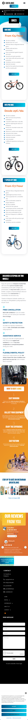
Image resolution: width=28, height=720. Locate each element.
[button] (26, 693)
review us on (11, 536)
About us (7, 606)
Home (5, 596)
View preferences (14, 714)
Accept (14, 706)
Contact (6, 609)
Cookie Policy (9, 717)
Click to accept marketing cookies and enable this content (7, 561)
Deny (14, 710)
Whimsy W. (11, 541)
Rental (6, 600)
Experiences (7, 603)
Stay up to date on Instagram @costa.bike (14, 481)
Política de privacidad (16, 717)
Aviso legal (19, 663)
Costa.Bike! (10, 527)
